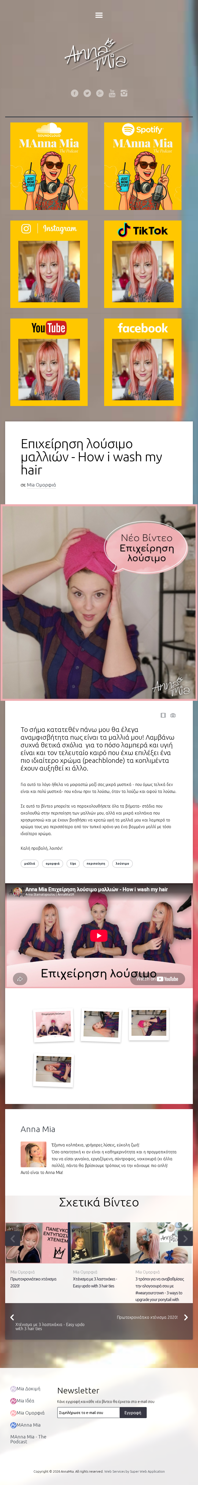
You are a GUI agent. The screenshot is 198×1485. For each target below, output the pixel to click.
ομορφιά (53, 863)
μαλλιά (29, 863)
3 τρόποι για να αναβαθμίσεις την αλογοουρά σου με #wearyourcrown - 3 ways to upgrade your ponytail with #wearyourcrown (159, 1293)
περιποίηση (96, 863)
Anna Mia (38, 1129)
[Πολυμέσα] (163, 715)
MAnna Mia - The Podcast (28, 1439)
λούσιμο (122, 863)
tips (73, 863)
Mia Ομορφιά (41, 485)
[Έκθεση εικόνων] (173, 715)
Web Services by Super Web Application (134, 1471)
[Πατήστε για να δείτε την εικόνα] (99, 602)
